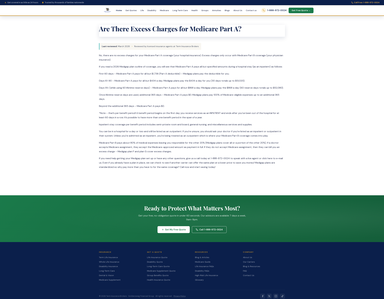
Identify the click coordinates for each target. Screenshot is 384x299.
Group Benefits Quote (158, 275)
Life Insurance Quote (157, 257)
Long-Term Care (107, 271)
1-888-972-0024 (276, 10)
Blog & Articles (202, 257)
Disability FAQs (202, 271)
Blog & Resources (251, 266)
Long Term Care (180, 10)
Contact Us (248, 275)
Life (142, 10)
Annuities (216, 10)
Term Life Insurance (108, 257)
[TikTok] (282, 296)
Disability (151, 10)
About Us (237, 10)
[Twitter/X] (269, 296)
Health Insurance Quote (158, 280)
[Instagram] (275, 296)
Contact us (251, 10)
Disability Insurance (108, 266)
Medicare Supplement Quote (161, 271)
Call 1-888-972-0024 (211, 229)
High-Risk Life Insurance (206, 275)
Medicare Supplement (110, 280)
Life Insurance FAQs (204, 266)
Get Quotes (131, 10)
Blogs (227, 10)
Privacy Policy (180, 296)
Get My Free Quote (175, 229)
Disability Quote (155, 262)
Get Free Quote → (301, 10)
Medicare (164, 10)
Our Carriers (249, 262)
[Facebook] (262, 296)
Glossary (199, 280)
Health (194, 10)
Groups (204, 10)
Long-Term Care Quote (158, 266)
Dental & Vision (106, 275)
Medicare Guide (202, 262)
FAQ (245, 271)
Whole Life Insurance (109, 262)
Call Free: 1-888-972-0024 (367, 2)
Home (119, 10)
